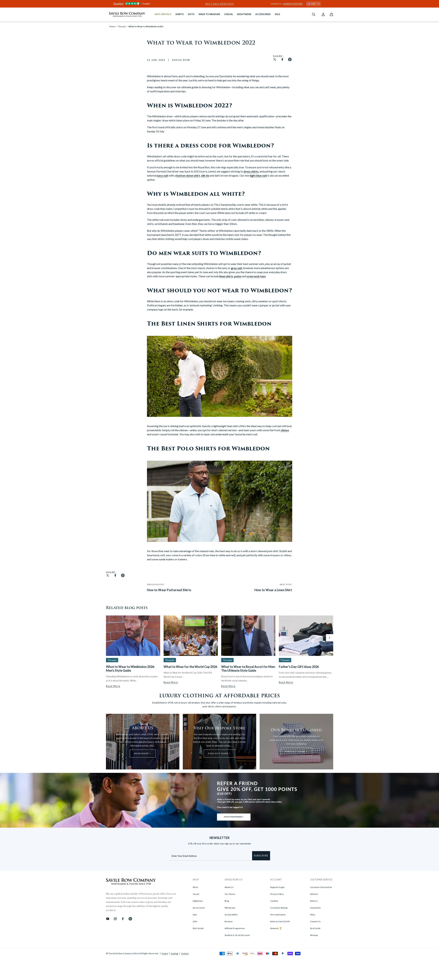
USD (313, 3)
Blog (227, 901)
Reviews (229, 921)
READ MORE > (142, 753)
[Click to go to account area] (323, 14)
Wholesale (230, 907)
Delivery (314, 894)
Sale (195, 914)
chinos (285, 430)
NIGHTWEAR (244, 14)
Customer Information (321, 887)
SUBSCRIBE (261, 855)
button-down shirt (188, 175)
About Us (229, 887)
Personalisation (278, 914)
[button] (329, 637)
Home (165, 953)
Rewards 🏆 (276, 928)
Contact (185, 953)
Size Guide (315, 928)
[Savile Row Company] (131, 882)
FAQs (313, 914)
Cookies (274, 901)
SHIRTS (179, 14)
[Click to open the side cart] (331, 14)
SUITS (191, 14)
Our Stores (230, 894)
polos (237, 276)
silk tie (205, 175)
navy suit (162, 175)
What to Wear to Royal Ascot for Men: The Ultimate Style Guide (248, 668)
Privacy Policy (277, 894)
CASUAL (228, 14)
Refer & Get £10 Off (280, 921)
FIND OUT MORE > (219, 753)
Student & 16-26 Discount (237, 935)
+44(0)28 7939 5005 (293, 3)
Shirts (195, 887)
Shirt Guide (198, 928)
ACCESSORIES (263, 14)
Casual (196, 894)
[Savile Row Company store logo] (127, 14)
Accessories (199, 907)
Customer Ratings (279, 907)
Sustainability (231, 914)
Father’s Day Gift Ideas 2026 (299, 667)
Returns (314, 901)
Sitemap (314, 935)
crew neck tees (256, 276)
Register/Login (277, 887)
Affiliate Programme (235, 928)
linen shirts (226, 276)
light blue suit (258, 175)
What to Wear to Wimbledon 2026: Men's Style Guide (130, 668)
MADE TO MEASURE (209, 14)
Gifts (195, 921)
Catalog (174, 953)
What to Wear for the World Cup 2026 (190, 667)
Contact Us (315, 921)
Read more (113, 686)
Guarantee (315, 907)
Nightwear (198, 901)
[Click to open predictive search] (313, 14)
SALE (277, 14)
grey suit (236, 268)
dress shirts (251, 171)
